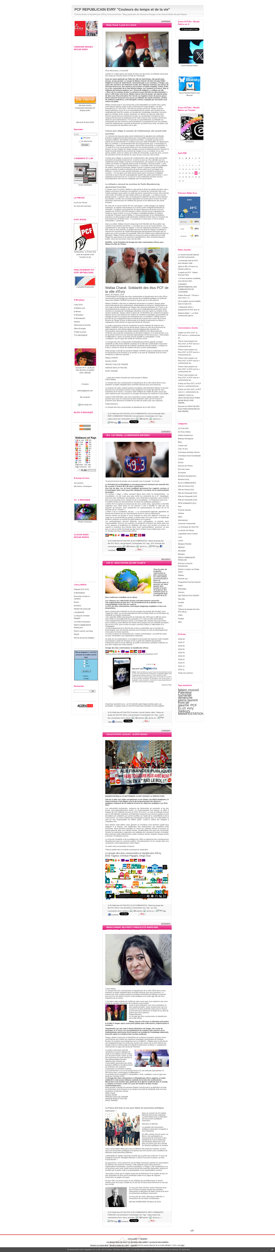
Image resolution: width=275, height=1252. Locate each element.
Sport (180, 606)
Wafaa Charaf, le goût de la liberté (121, 25)
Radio (180, 585)
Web (180, 622)
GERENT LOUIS (184, 395)
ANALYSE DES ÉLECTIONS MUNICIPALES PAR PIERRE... (189, 400)
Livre (180, 537)
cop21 (161, 715)
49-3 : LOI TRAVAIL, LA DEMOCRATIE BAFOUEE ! (128, 435)
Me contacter (85, 397)
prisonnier (131, 1217)
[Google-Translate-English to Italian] (114, 861)
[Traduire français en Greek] (143, 861)
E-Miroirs (77, 311)
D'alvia (180, 383)
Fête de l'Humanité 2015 (187, 496)
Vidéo (180, 615)
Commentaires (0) (151, 416)
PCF (193, 705)
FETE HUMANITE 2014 (187, 503)
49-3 (152, 543)
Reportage (182, 589)
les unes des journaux (82, 206)
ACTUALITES (183, 428)
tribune (128, 718)
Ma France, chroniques (83, 486)
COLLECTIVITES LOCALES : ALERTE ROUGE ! (127, 734)
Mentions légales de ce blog (119, 1245)
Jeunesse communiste (187, 523)
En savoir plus (184, 1250)
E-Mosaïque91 (79, 318)
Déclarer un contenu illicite (99, 1245)
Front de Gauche (184, 510)
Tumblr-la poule (80, 332)
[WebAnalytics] (137, 1)
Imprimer (145, 419)
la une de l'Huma (80, 202)
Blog (180, 442)
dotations (125, 911)
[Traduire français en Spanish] (131, 861)
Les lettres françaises (82, 622)
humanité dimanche (185, 696)
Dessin (180, 462)
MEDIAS (181, 547)
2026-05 (181, 649)
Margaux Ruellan (184, 544)
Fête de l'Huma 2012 (186, 490)
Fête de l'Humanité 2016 (187, 500)
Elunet (76, 602)
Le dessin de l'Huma (186, 530)
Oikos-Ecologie (80, 328)
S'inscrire (86, 138)
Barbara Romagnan (186, 439)
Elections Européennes (187, 476)
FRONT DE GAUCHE (82, 609)
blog (182, 1245)
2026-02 (181, 659)
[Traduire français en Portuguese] (123, 861)
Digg (115, 422)
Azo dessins (78, 483)
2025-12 (181, 666)
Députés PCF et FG (81, 589)
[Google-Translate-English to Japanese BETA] (118, 861)
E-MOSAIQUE (79, 593)
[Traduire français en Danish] (139, 861)
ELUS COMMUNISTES (187, 483)
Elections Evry (183, 479)
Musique (181, 554)
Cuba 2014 (78, 305)
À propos (85, 384)
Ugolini (181, 333)
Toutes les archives (185, 673)
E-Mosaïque (78, 315)
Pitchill (76, 634)
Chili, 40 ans (183, 449)
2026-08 (181, 639)
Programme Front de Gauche (189, 582)
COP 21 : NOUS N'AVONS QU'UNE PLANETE (126, 563)
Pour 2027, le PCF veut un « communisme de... (189, 335)
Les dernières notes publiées (138, 1242)
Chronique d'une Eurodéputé (189, 456)
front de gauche (183, 704)
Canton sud (182, 445)
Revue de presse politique (84, 638)
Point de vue (183, 579)
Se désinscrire (86, 141)
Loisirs (180, 540)
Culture (181, 459)
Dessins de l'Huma (185, 466)
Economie (182, 473)
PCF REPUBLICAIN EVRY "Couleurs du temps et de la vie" (122, 9)
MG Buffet (182, 551)
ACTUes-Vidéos (184, 432)
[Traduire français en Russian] (127, 861)
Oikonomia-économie (82, 325)
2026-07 (181, 642)
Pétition (181, 575)
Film (179, 506)
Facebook (124, 422)
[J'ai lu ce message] (272, 1249)
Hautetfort (143, 1239)
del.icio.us (156, 419)
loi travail (158, 543)
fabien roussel (188, 690)
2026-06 (181, 646)
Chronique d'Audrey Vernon (189, 452)
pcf (152, 908)
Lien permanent (138, 416)
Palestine (185, 692)
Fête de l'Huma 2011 (186, 486)
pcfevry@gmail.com (85, 391)
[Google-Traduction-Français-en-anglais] (107, 861)
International (183, 520)
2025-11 (181, 669)
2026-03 (181, 656)
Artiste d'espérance (185, 435)
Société (181, 602)
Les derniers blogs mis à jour (117, 1242)
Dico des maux (184, 469)
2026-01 (181, 663)
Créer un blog (132, 1239)
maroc (124, 1217)
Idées (180, 517)
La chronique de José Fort (188, 527)
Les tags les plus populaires (159, 1242)
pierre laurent (188, 700)
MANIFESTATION (191, 714)
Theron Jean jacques (186, 341)
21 (196, 173)
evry (190, 708)
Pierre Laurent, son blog (83, 631)
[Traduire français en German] (111, 861)
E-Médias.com (79, 308)
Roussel (181, 406)
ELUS (182, 708)
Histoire (77, 322)
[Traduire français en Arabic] (135, 861)
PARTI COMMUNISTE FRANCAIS (120, 416)
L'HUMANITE (79, 612)
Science (181, 592)
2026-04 (181, 652)
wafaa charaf (112, 419)
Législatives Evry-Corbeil (188, 534)
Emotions (77, 606)
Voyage (181, 618)
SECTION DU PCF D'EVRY (188, 595)
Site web (181, 599)
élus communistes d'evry (126, 419)
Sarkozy (184, 711)
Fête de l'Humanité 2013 (187, 493)
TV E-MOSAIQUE (80, 335)
